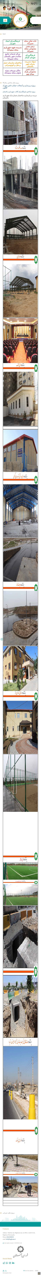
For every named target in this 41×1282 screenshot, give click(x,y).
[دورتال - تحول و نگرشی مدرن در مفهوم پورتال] (39, 1273)
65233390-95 (10, 1237)
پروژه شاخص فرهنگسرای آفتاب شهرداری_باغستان (19, 92)
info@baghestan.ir (11, 1239)
